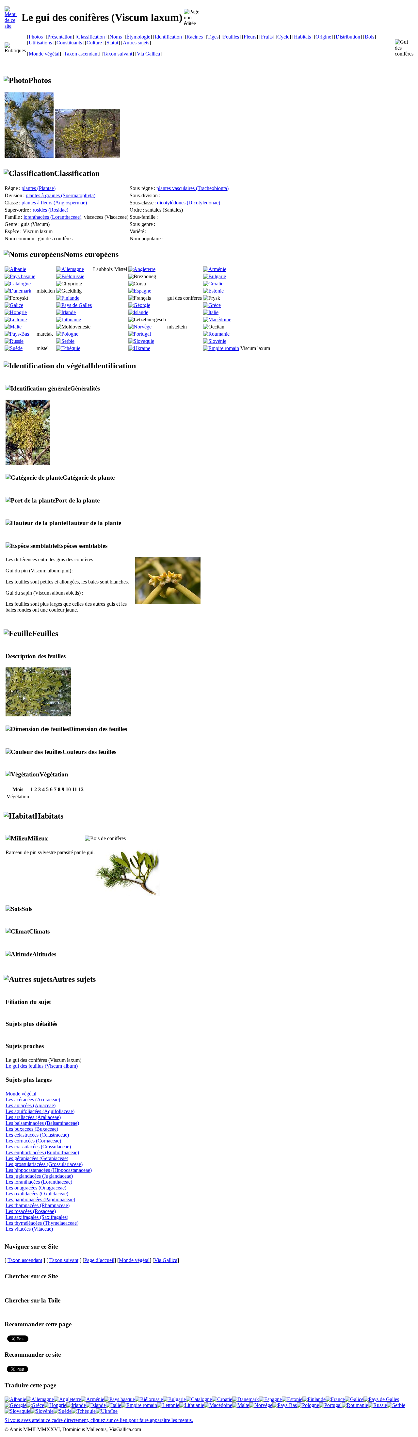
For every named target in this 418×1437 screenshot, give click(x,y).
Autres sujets (136, 42)
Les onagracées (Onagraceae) (36, 1187)
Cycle (283, 37)
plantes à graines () (60, 195)
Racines (194, 37)
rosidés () (50, 210)
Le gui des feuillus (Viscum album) (42, 1066)
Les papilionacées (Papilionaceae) (40, 1199)
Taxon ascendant (81, 53)
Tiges (212, 37)
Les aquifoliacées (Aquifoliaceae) (40, 1111)
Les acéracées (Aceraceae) (33, 1099)
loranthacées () (52, 217)
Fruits (267, 37)
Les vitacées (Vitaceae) (29, 1229)
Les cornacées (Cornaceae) (33, 1140)
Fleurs (250, 37)
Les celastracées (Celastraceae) (37, 1135)
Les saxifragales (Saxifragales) (37, 1217)
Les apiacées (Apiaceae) (31, 1105)
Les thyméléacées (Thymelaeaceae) (42, 1223)
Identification (168, 37)
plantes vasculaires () (192, 188)
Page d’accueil (99, 1260)
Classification (91, 37)
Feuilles (231, 37)
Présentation (59, 37)
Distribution (348, 37)
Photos (36, 37)
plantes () (39, 188)
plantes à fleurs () (54, 202)
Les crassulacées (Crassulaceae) (38, 1146)
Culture (94, 42)
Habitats (302, 37)
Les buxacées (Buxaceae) (32, 1129)
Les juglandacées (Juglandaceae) (39, 1176)
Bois (369, 37)
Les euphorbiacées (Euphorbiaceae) (42, 1152)
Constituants (69, 42)
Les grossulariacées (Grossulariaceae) (44, 1164)
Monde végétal (44, 53)
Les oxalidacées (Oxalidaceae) (37, 1193)
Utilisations (40, 42)
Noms (115, 37)
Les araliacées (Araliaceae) (33, 1117)
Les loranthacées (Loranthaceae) (39, 1182)
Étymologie (138, 37)
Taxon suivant (117, 53)
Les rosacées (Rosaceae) (31, 1211)
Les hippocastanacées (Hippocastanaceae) (49, 1170)
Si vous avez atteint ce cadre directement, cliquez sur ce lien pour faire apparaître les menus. (99, 1420)
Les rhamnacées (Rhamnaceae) (38, 1205)
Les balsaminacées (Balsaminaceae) (42, 1123)
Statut (112, 42)
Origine (323, 37)
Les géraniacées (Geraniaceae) (37, 1158)
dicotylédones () (188, 202)
